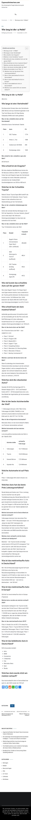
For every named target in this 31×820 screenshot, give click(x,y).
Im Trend (5, 774)
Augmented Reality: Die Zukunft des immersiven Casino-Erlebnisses (15, 733)
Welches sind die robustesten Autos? (14, 65)
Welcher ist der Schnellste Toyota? (13, 57)
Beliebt (5, 765)
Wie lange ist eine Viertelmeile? (12, 53)
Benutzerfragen (7, 768)
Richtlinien (5, 779)
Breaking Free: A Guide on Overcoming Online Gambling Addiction (14, 751)
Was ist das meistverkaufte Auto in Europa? (14, 80)
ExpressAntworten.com (11, 2)
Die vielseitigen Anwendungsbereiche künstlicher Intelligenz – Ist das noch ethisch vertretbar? (15, 737)
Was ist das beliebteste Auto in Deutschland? (13, 84)
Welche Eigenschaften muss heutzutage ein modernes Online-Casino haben (14, 742)
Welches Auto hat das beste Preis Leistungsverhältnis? (14, 72)
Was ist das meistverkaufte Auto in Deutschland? (14, 76)
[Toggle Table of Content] (26, 48)
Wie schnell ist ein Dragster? (11, 55)
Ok (15, 817)
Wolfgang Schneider (7, 32)
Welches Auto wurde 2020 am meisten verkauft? (15, 88)
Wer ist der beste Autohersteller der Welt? (15, 67)
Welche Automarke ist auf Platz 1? (13, 69)
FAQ (2, 26)
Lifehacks (5, 776)
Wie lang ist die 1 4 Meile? (11, 51)
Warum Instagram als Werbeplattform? (8, 713)
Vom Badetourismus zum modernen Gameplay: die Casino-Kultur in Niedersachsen (15, 746)
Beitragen (5, 763)
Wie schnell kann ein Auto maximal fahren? (15, 63)
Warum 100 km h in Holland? (23, 713)
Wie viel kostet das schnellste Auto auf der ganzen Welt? (15, 60)
